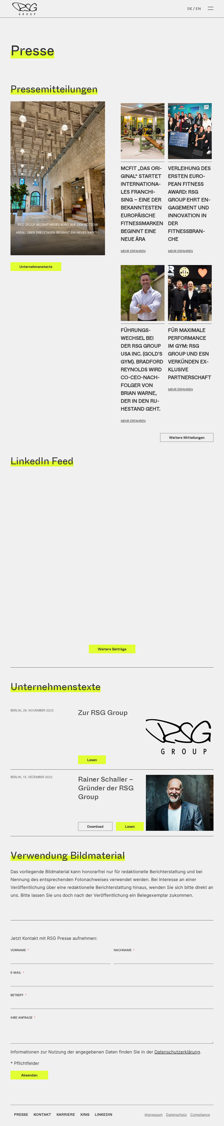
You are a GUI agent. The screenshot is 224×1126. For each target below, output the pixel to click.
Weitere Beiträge (112, 649)
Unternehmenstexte (35, 266)
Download (95, 826)
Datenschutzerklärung (177, 1052)
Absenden (29, 1075)
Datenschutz (176, 1114)
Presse (21, 1114)
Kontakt (42, 1114)
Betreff (16, 995)
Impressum (154, 1114)
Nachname (122, 950)
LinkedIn (103, 1114)
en (198, 8)
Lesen (92, 759)
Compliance (200, 1114)
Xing (84, 1114)
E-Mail (15, 972)
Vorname (18, 950)
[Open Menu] (211, 9)
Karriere (65, 1114)
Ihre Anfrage (21, 1017)
